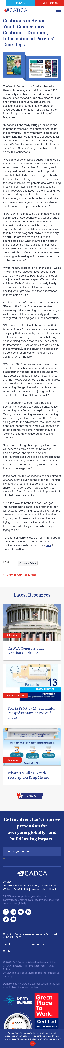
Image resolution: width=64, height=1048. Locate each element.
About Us (38, 944)
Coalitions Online (27, 563)
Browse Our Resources (21, 574)
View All (32, 795)
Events (7, 944)
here (48, 545)
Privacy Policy (39, 889)
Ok (32, 1043)
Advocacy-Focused (44, 934)
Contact (8, 951)
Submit (4, 858)
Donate (20, 3)
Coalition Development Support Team (17, 935)
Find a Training (49, 3)
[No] (60, 1038)
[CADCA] (15, 10)
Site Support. (10, 976)
